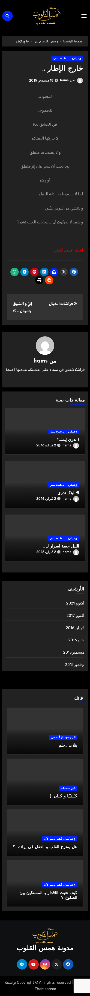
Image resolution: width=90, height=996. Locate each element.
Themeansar (45, 989)
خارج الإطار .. (62, 69)
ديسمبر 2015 (73, 652)
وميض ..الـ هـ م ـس (67, 58)
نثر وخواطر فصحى (63, 737)
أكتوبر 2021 (75, 603)
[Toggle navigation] (84, 16)
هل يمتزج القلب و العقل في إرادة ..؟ (45, 847)
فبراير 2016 (75, 628)
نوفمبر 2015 (74, 664)
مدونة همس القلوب (45, 948)
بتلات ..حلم (68, 746)
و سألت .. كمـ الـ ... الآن (59, 839)
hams (64, 80)
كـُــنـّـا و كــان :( (63, 796)
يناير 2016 (76, 640)
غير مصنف (68, 788)
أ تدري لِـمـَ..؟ (68, 440)
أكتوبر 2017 (75, 615)
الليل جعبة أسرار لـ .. (61, 546)
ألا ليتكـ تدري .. (66, 493)
